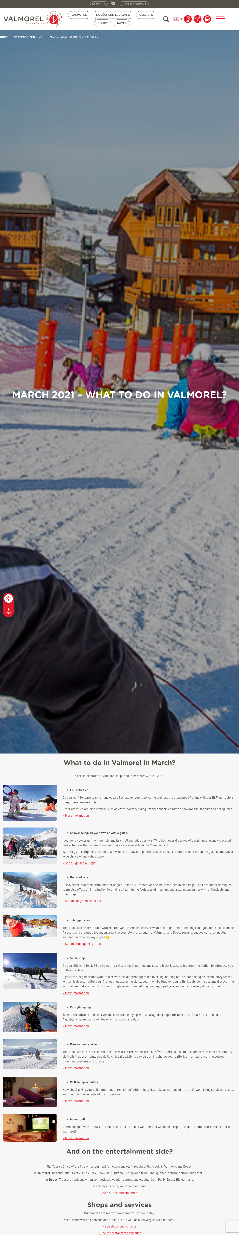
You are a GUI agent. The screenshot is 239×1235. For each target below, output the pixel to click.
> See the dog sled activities (82, 901)
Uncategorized (23, 37)
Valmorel (79, 14)
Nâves (122, 23)
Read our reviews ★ (135, 3)
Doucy (102, 23)
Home (4, 37)
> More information (76, 815)
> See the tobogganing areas (82, 944)
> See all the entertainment (120, 1193)
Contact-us (98, 3)
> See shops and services (119, 1226)
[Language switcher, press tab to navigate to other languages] (177, 19)
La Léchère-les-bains (113, 14)
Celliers (146, 14)
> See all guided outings (79, 863)
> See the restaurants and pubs (119, 1233)
